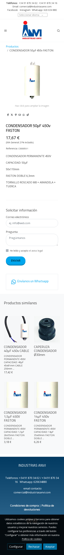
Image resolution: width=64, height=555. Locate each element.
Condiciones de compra (24, 505)
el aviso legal (36, 250)
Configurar (16, 546)
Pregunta (12, 232)
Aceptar (50, 546)
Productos (12, 46)
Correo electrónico (17, 217)
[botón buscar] (58, 30)
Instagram (25, 10)
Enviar (15, 260)
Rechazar (34, 546)
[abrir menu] (6, 30)
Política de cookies (32, 539)
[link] (32, 30)
